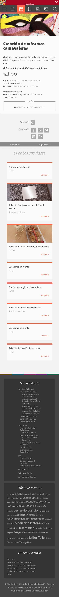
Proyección (20, 532)
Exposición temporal (27, 515)
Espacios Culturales (25, 389)
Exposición (32, 510)
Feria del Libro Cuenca (26, 477)
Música (44, 523)
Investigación (25, 447)
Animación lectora (41, 494)
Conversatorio (25, 506)
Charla (27, 498)
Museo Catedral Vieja (31, 411)
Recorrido (36, 533)
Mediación (10, 524)
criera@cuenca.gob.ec (35, 107)
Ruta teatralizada (22, 538)
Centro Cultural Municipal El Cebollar (24, 81)
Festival (11, 518)
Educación (10, 511)
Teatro (10, 542)
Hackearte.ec (23, 470)
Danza (37, 506)
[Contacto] (46, 8)
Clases (39, 498)
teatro (48, 538)
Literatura (48, 519)
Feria (41, 515)
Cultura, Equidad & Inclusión (27, 462)
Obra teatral (12, 528)
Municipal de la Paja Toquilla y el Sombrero (31, 407)
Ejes (19, 456)
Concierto (32, 502)
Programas (22, 426)
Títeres (16, 542)
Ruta (13, 538)
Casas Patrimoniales (28, 416)
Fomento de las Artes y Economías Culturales (30, 436)
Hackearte (11, 559)
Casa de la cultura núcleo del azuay (21, 565)
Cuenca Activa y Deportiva (26, 451)
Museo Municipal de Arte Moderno (30, 396)
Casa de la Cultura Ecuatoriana (19, 562)
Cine (34, 498)
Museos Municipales (28, 392)
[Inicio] (12, 8)
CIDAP (9, 574)
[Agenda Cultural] (21, 8)
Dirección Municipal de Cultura (25, 86)
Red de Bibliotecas (27, 422)
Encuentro (19, 511)
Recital (30, 533)
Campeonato (11, 498)
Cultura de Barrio (24, 473)
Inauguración (22, 519)
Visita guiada (25, 542)
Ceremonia (20, 498)
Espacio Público (26, 459)
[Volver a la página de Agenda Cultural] (4, 16)
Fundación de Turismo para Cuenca (21, 571)
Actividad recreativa (24, 494)
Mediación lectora (27, 523)
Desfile (43, 506)
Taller (19, 83)
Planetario (26, 404)
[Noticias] (38, 8)
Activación (10, 494)
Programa (10, 533)
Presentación (25, 528)
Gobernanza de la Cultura (30, 466)
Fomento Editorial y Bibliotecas (28, 429)
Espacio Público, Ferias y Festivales (30, 444)
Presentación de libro (43, 528)
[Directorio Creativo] (29, 8)
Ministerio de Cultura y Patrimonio (21, 568)
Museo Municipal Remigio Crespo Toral (31, 400)
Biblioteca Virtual (29, 433)
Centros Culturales (28, 419)
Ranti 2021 (26, 440)
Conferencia (11, 506)
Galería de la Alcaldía (30, 414)
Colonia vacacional (19, 502)
